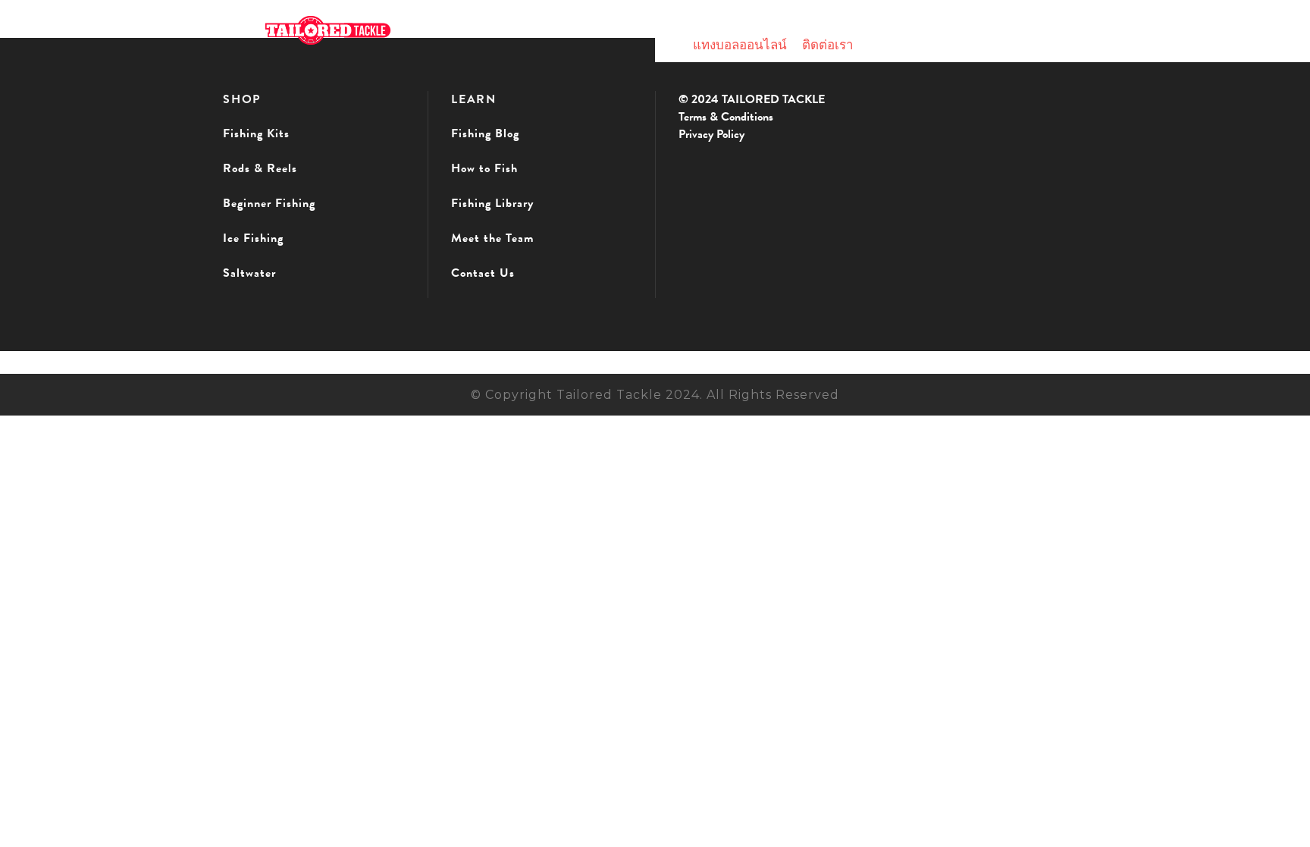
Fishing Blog (485, 133)
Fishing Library (492, 203)
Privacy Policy (711, 134)
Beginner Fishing (269, 203)
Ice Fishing (253, 238)
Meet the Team (492, 238)
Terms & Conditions (726, 117)
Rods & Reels (260, 168)
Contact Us (483, 273)
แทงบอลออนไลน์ (740, 45)
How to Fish (484, 168)
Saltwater (249, 273)
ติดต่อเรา (828, 45)
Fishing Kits (256, 133)
